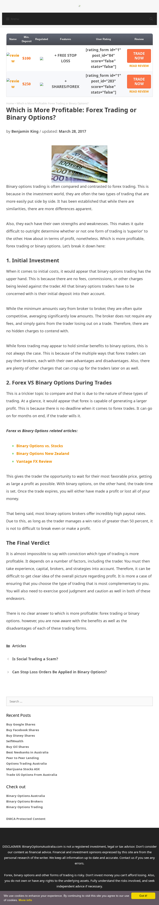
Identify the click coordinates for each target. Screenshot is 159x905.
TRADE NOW (139, 55)
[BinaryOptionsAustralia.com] (79, 5)
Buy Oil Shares (17, 747)
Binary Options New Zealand (42, 453)
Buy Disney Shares (20, 735)
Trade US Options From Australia (31, 774)
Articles (19, 645)
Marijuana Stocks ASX (23, 769)
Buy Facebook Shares (22, 730)
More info (25, 900)
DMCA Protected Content (26, 819)
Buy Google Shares (20, 724)
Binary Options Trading (24, 807)
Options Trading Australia (26, 763)
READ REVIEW (139, 66)
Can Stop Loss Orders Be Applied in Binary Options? (59, 671)
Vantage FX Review (34, 461)
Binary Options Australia (25, 796)
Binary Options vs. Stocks (39, 445)
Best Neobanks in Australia (27, 752)
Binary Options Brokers (24, 801)
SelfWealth (14, 741)
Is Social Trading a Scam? (35, 658)
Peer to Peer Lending (22, 758)
